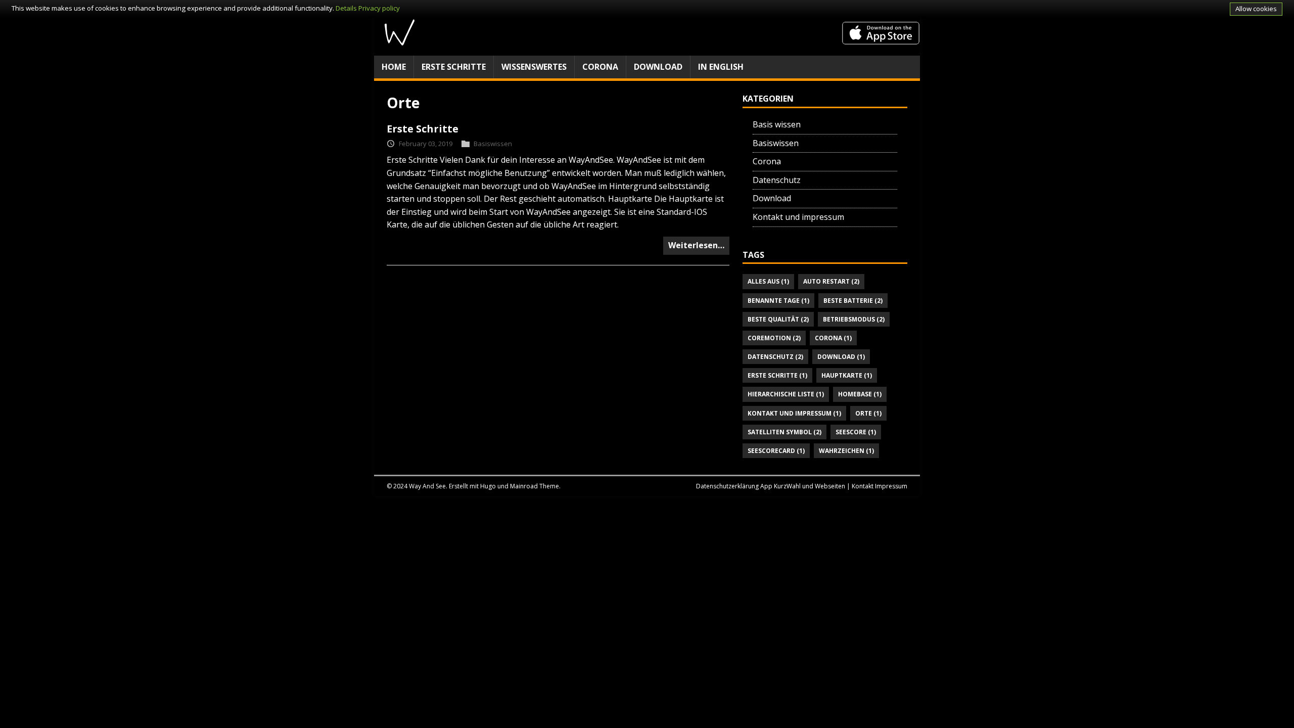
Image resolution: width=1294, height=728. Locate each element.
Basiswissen (493, 143)
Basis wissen (777, 124)
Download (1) (841, 356)
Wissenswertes (534, 66)
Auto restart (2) (831, 281)
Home (394, 66)
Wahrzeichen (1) (846, 450)
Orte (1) (868, 413)
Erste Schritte (454, 66)
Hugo (488, 486)
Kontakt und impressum (798, 216)
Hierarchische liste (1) (786, 394)
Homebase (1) (860, 394)
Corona (600, 66)
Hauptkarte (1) (846, 375)
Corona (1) (833, 338)
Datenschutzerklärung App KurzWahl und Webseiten (770, 486)
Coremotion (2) (774, 338)
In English (721, 66)
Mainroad (524, 486)
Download (658, 66)
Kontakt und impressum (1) (794, 413)
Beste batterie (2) (853, 300)
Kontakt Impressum (879, 486)
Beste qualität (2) (778, 319)
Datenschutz (777, 180)
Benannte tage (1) (778, 300)
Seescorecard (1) (776, 450)
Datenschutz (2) (775, 356)
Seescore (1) (856, 432)
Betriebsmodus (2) (854, 319)
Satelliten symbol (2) (784, 432)
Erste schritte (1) (777, 375)
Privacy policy (379, 8)
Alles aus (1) (768, 281)
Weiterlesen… (696, 245)
